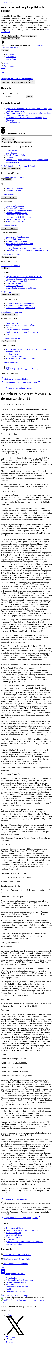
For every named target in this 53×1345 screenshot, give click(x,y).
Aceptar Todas (10, 36)
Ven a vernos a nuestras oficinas (15, 1264)
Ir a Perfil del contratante (10, 254)
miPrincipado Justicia (14, 1244)
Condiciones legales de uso (16, 219)
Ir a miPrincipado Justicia (11, 338)
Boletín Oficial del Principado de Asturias (22, 369)
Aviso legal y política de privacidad (19, 1280)
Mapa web (10, 1285)
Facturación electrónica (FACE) (18, 305)
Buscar (29, 96)
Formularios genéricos (14, 286)
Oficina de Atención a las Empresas (20, 303)
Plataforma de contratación (16, 241)
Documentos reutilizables (16, 190)
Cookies (9, 1289)
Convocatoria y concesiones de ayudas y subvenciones (27, 160)
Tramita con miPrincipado (16, 1228)
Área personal (9, 66)
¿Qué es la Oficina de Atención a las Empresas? (24, 1242)
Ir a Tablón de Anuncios (10, 266)
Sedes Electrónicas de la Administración (21, 358)
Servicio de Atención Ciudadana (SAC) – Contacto (26, 349)
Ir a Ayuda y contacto (9, 363)
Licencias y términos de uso (16, 213)
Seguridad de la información (17, 215)
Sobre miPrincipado (13, 1233)
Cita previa (10, 327)
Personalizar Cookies (28, 36)
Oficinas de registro (13, 354)
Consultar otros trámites (15, 188)
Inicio (8, 367)
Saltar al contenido (8, 2)
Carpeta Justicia (12, 323)
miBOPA (9, 157)
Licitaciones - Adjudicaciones (17, 237)
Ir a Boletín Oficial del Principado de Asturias (18, 166)
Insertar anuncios (12, 162)
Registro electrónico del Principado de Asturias (24, 277)
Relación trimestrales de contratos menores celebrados (27, 250)
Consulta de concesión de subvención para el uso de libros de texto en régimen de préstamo (28, 114)
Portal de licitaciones (14, 239)
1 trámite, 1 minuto (13, 352)
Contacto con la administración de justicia (22, 332)
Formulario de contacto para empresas (20, 308)
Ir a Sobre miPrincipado (10, 226)
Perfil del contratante (14, 1235)
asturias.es (10, 54)
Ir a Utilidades (6, 292)
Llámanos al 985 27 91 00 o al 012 (17, 1255)
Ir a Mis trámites (7, 195)
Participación (11, 57)
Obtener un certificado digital (17, 281)
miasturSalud (11, 59)
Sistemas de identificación (16, 221)
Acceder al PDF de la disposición (19, 388)
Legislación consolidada (15, 155)
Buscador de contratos (14, 246)
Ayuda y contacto (13, 1237)
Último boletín (11, 151)
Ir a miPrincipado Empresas (11, 312)
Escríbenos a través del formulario (16, 1259)
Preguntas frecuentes (14, 356)
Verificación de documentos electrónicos (21, 279)
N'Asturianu (8, 63)
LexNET (9, 334)
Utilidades (10, 1239)
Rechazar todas (10, 39)
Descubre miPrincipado (15, 208)
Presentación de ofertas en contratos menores (23, 248)
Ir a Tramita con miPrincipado (12, 177)
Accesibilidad (11, 1278)
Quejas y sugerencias (14, 283)
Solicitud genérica (13, 122)
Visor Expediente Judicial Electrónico (20, 325)
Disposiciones (11, 153)
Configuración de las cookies (17, 1291)
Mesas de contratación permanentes (19, 244)
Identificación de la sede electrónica (20, 210)
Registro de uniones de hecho (17, 330)
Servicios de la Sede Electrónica (18, 217)
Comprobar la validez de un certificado (21, 288)
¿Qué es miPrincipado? (15, 206)
